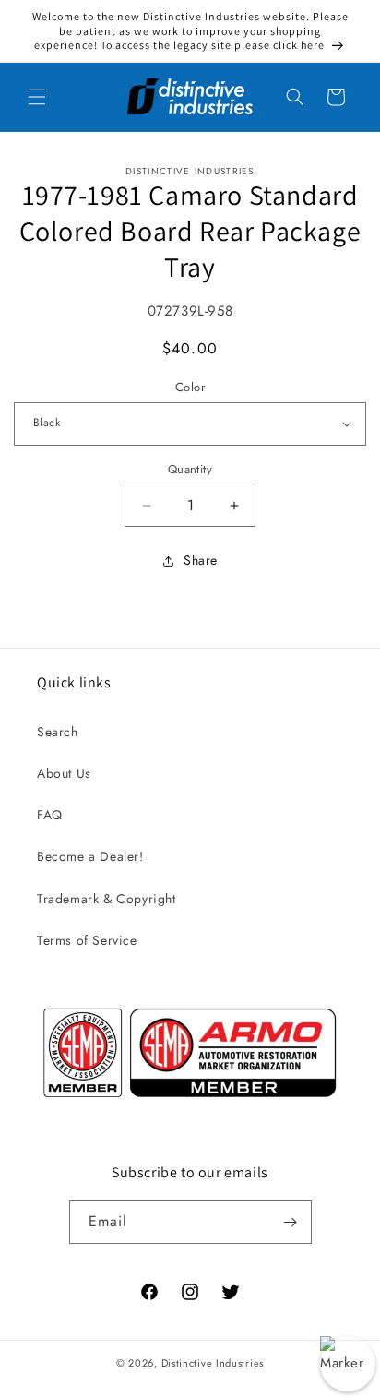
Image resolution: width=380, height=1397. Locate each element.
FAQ (50, 815)
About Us (64, 773)
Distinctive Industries (212, 1362)
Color (190, 387)
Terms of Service (87, 940)
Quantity (190, 469)
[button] (37, 97)
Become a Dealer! (90, 856)
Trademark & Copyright (106, 899)
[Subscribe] (290, 1222)
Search (57, 731)
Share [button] (201, 560)
